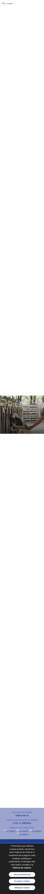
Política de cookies (22, 867)
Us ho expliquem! (22, 90)
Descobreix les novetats (22, 208)
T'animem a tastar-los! (22, 244)
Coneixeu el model (22, 50)
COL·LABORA (22, 823)
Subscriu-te (22, 815)
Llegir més (22, 324)
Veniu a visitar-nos (22, 756)
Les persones (22, 166)
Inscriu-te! (22, 139)
